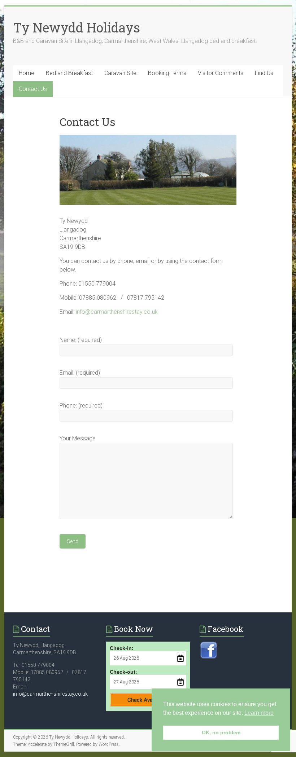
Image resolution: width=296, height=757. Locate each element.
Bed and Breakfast (69, 73)
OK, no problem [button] (221, 732)
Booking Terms (167, 73)
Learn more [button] (259, 713)
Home (26, 73)
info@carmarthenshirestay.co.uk (117, 311)
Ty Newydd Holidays (76, 27)
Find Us (264, 73)
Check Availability (147, 700)
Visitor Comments (220, 73)
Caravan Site (120, 73)
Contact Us (33, 88)
